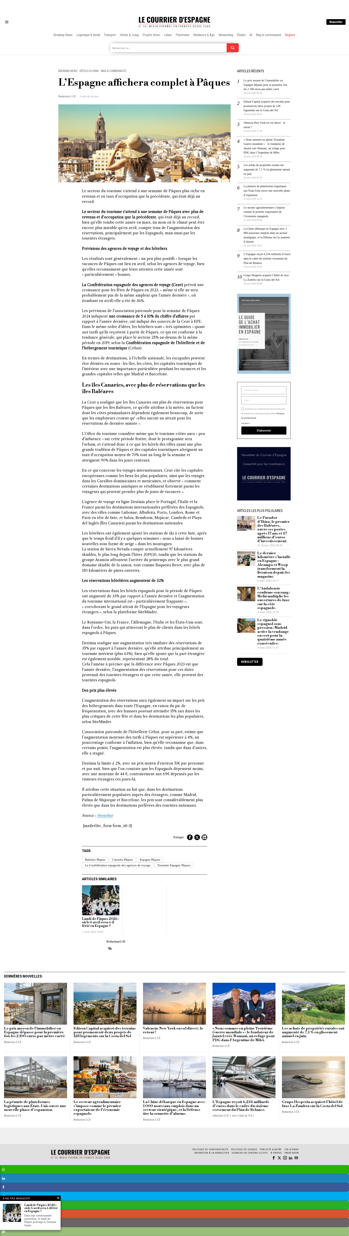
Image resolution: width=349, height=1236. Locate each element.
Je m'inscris (216, 652)
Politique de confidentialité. (198, 667)
